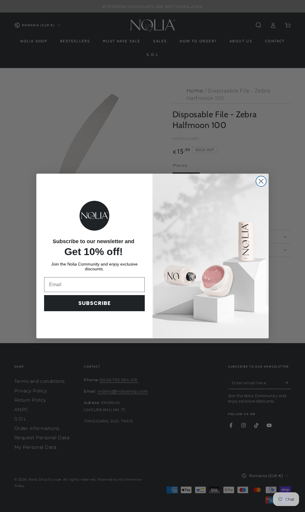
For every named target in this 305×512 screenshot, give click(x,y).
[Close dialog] (261, 181)
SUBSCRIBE (94, 303)
